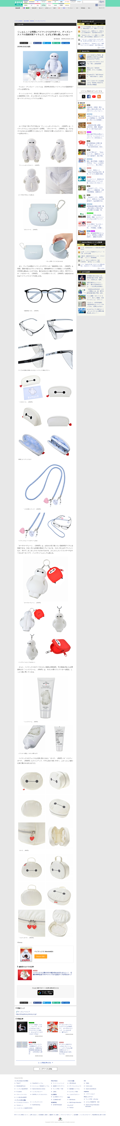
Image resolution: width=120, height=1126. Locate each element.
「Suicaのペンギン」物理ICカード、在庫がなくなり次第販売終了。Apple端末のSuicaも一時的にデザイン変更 (93, 32)
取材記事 (34, 8)
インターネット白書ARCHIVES (24, 1108)
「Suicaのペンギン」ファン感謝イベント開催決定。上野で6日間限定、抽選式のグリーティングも (92, 37)
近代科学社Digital (57, 1104)
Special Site (85, 51)
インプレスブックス (37, 1102)
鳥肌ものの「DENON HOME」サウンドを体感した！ (95, 69)
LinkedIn (67, 43)
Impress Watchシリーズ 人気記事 (92, 242)
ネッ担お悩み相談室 (21, 1097)
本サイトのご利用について (21, 1114)
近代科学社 (54, 1102)
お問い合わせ (33, 1114)
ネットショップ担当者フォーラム (40, 1086)
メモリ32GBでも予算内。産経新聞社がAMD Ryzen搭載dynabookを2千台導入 (95, 57)
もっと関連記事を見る (44, 1062)
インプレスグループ (85, 1114)
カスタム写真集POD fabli (92, 1102)
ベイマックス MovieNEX (43, 951)
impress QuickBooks (91, 1088)
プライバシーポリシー (66, 1114)
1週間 (94, 24)
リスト (30, 43)
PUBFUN (86, 1091)
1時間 (80, 24)
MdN (69, 1097)
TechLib (71, 1107)
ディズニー (70, 8)
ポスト (25, 43)
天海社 (87, 1083)
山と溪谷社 (54, 1094)
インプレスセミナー (37, 1091)
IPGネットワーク (88, 1096)
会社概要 (76, 1114)
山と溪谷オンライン (58, 1096)
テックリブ (70, 1105)
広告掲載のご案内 (43, 1114)
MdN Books (72, 1099)
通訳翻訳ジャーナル (74, 1088)
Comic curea (89, 1086)
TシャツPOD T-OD (58, 1088)
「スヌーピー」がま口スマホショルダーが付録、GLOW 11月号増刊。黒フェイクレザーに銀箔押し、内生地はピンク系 (93, 41)
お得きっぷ (48, 8)
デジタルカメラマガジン (22, 1102)
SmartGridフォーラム (37, 1083)
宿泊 (89, 8)
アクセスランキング (88, 21)
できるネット (19, 1105)
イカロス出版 (71, 1081)
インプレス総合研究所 (22, 1088)
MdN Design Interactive (75, 1102)
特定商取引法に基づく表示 (99, 1114)
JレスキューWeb (73, 1091)
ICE (85, 1081)
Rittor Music (54, 1081)
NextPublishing (36, 1104)
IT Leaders (19, 1091)
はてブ (48, 43)
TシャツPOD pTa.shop (92, 1099)
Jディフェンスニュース (75, 1086)
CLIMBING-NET (57, 1099)
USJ (77, 8)
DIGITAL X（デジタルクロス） (40, 1094)
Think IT (18, 1083)
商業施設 (83, 8)
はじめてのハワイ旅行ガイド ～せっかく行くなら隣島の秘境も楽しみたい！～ (95, 311)
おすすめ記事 (86, 272)
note (57, 43)
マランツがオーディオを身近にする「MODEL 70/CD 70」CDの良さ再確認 (95, 82)
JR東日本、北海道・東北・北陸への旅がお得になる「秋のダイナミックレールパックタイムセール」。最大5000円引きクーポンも (95, 110)
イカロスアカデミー (74, 1094)
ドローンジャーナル (21, 1094)
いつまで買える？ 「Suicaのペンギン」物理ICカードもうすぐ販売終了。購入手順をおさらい (92, 45)
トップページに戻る (45, 1069)
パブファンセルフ (90, 1094)
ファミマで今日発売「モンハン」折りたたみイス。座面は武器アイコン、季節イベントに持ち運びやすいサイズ (92, 28)
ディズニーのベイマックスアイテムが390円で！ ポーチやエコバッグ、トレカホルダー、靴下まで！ (65, 1028)
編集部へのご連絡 (54, 1114)
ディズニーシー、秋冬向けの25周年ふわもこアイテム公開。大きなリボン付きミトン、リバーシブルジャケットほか (95, 182)
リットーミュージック (58, 1083)
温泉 (54, 8)
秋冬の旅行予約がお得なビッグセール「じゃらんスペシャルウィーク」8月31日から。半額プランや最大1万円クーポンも (95, 137)
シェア (38, 43)
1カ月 (101, 24)
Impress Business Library (38, 1088)
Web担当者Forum (20, 1086)
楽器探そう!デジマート (58, 1086)
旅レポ (40, 8)
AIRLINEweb (72, 1083)
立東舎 (54, 1091)
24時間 (88, 24)
